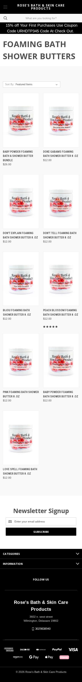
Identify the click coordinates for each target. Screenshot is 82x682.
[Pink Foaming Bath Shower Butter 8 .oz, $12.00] (21, 360)
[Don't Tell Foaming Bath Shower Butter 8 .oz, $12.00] (61, 201)
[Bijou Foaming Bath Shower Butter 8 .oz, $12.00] (21, 278)
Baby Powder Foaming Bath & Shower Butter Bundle (18, 156)
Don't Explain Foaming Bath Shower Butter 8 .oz (20, 235)
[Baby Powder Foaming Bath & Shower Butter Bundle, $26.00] (21, 120)
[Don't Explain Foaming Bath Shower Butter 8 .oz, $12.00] (21, 201)
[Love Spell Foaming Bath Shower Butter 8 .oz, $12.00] (21, 437)
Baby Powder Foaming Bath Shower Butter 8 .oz (60, 394)
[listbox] (37, 84)
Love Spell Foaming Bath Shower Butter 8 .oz (20, 471)
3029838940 (43, 628)
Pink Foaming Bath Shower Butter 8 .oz (21, 394)
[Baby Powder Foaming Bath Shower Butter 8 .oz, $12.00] (61, 360)
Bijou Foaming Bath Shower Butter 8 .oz (17, 312)
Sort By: (9, 84)
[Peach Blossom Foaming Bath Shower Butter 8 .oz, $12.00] (61, 278)
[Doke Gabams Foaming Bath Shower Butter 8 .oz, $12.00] (61, 120)
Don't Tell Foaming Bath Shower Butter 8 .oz (59, 235)
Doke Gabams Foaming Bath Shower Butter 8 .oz (60, 154)
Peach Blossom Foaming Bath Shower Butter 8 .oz (60, 312)
